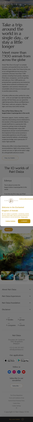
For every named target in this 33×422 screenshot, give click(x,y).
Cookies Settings (10, 221)
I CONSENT (24, 221)
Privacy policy (24, 217)
